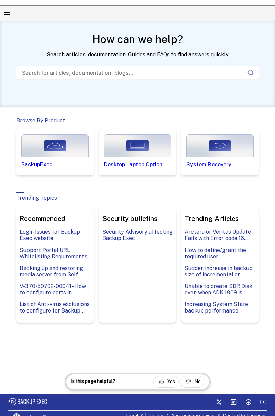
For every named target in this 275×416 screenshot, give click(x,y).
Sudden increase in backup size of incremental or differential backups (219, 271)
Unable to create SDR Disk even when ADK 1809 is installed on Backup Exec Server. (218, 289)
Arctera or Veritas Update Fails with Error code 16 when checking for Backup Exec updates (218, 235)
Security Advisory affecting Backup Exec (137, 235)
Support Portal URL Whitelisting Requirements (53, 253)
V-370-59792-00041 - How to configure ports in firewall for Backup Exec (53, 289)
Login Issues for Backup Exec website (50, 235)
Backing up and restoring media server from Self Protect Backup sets (52, 271)
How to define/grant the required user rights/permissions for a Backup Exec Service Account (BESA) (215, 253)
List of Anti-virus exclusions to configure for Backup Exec (55, 307)
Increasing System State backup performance (216, 307)
